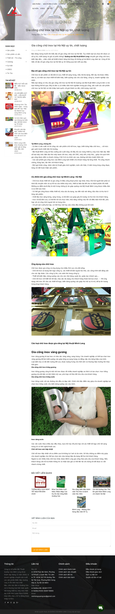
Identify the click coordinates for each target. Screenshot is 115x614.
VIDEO (42, 8)
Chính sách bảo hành (67, 577)
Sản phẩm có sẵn (50, 4)
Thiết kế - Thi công (67, 4)
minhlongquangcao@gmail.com (43, 596)
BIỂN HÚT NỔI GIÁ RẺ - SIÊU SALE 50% (20, 86)
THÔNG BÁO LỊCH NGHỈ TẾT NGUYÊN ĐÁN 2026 (40, 491)
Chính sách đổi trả (65, 575)
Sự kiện (35, 8)
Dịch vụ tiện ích (92, 575)
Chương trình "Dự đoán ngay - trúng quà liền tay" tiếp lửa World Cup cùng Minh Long (20, 109)
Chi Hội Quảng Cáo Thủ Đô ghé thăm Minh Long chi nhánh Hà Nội (102, 491)
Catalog (80, 4)
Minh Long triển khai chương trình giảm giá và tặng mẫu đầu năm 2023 (20, 147)
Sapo (78, 612)
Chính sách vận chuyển (67, 572)
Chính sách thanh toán (67, 569)
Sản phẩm (36, 4)
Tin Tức (50, 8)
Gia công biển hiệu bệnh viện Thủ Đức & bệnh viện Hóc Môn (81, 491)
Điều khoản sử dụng (93, 569)
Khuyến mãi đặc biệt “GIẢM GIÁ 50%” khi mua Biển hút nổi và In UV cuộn (20, 133)
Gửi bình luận (41, 550)
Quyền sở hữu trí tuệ (93, 577)
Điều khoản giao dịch (94, 572)
